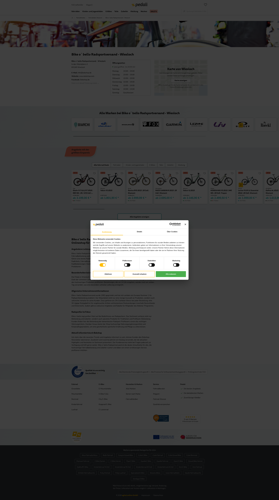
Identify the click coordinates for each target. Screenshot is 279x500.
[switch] (127, 265)
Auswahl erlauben (139, 274)
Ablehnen (108, 274)
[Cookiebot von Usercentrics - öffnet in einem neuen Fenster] (171, 224)
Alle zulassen (171, 274)
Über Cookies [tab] (172, 232)
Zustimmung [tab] (107, 232)
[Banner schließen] (185, 224)
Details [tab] (139, 232)
